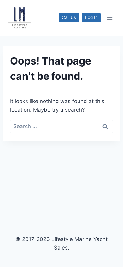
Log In (91, 17)
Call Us (69, 17)
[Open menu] (109, 18)
